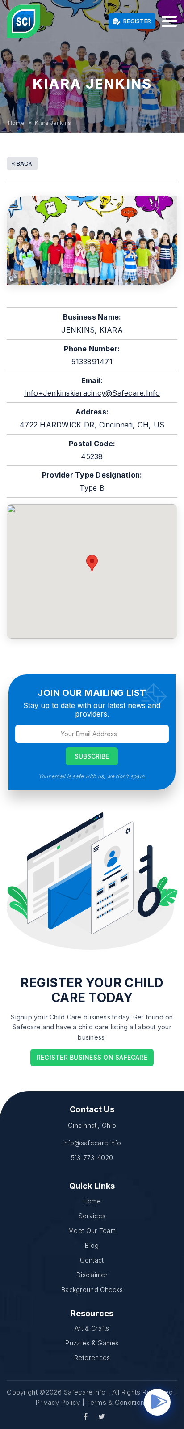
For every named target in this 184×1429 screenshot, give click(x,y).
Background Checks (92, 1289)
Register (136, 21)
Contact (92, 1260)
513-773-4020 (92, 1157)
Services (92, 1216)
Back (24, 163)
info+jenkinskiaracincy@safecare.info (92, 392)
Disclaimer (92, 1275)
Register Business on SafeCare (92, 1057)
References (92, 1357)
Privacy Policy (58, 1402)
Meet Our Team (92, 1230)
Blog (92, 1245)
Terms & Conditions (117, 1402)
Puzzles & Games (92, 1343)
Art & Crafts (92, 1328)
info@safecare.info (92, 1143)
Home (16, 122)
